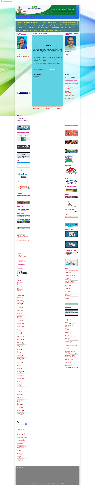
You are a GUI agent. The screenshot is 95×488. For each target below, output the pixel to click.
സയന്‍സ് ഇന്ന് (20, 460)
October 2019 (19, 307)
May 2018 (18, 332)
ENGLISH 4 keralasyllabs (69, 329)
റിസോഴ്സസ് (67, 335)
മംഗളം (18, 288)
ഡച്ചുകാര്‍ (19, 450)
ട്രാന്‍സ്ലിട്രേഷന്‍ (68, 344)
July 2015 (18, 381)
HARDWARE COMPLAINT (70, 282)
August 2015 (19, 379)
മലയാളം (18, 453)
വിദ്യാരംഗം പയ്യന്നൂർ (31, 22)
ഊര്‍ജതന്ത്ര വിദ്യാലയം (21, 437)
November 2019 (20, 306)
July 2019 (18, 311)
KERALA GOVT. (68, 279)
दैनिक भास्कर (19, 284)
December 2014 (19, 391)
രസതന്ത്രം (67, 347)
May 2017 (18, 349)
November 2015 (20, 375)
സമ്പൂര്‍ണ (67, 332)
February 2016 (19, 371)
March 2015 (19, 387)
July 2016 (18, 364)
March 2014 (19, 404)
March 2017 (19, 352)
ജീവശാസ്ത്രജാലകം (20, 447)
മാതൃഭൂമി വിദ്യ (20, 454)
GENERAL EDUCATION (69, 272)
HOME (19, 22)
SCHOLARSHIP (48, 30)
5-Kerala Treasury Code (21, 260)
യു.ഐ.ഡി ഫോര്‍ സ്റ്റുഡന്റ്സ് (70, 353)
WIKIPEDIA (67, 295)
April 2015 (19, 385)
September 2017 (19, 343)
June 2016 (18, 365)
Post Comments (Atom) (42, 111)
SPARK (66, 287)
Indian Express (19, 282)
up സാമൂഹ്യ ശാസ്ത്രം (21, 433)
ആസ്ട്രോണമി (19, 436)
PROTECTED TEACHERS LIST (69, 25)
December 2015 (19, 374)
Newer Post (36, 108)
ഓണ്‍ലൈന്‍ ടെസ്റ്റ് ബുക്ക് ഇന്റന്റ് (71, 363)
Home (47, 108)
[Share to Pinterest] (55, 69)
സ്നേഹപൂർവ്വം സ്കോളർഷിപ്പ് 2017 (47, 25)
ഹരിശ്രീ (66, 322)
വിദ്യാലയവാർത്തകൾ (59, 27)
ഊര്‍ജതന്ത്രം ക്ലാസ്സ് (21, 441)
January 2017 (19, 355)
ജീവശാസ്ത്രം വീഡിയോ (21, 446)
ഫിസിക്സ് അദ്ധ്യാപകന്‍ (70, 355)
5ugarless (54, 483)
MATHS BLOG (67, 298)
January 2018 (19, 337)
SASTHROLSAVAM (68, 291)
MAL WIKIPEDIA (68, 294)
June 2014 (18, 400)
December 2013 (19, 408)
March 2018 (19, 335)
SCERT (66, 292)
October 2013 (19, 411)
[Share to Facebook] (54, 69)
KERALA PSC (67, 288)
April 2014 (19, 403)
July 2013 (18, 416)
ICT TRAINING (68, 284)
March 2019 (19, 317)
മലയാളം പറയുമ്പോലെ (69, 320)
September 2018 (20, 326)
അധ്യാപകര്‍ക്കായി (20, 434)
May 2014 (18, 401)
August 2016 (19, 362)
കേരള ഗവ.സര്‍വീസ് (69, 325)
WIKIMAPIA (67, 297)
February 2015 (19, 388)
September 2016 (20, 361)
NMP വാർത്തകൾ (29, 25)
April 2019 (19, 316)
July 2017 (18, 346)
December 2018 (19, 322)
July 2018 (18, 329)
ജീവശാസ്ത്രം (19, 444)
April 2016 (19, 368)
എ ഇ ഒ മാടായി (68, 365)
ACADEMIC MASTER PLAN (48, 22)
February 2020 (19, 301)
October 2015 (19, 377)
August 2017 (19, 345)
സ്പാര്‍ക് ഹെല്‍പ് (68, 331)
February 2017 (19, 353)
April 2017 (19, 351)
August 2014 (19, 397)
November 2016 (20, 358)
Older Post (59, 108)
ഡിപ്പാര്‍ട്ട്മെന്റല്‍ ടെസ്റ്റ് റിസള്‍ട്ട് (71, 345)
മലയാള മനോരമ (20, 289)
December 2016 (19, 356)
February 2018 (19, 336)
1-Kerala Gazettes (20, 255)
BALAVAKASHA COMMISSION (70, 274)
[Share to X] (52, 69)
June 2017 (18, 348)
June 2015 (18, 382)
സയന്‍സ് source (20, 457)
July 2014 (18, 398)
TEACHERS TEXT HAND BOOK (26, 27)
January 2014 (19, 407)
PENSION (58, 30)
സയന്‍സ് (19, 456)
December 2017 (19, 339)
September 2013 (20, 413)
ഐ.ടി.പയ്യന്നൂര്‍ (68, 362)
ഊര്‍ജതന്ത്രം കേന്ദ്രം (21, 440)
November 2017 (19, 340)
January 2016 (19, 372)
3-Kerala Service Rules (21, 257)
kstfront (66, 328)
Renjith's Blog (67, 326)
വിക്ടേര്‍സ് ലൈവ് (68, 341)
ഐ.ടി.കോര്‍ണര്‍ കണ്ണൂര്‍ (70, 336)
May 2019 (18, 314)
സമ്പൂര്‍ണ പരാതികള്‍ (69, 333)
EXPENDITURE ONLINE (24, 30)
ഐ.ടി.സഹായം (68, 358)
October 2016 (19, 359)
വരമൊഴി (66, 321)
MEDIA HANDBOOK (43, 27)
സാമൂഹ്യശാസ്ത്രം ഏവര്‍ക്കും (22, 462)
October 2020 (19, 297)
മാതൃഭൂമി (18, 290)
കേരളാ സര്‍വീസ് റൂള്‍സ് (70, 323)
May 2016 (18, 366)
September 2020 (20, 298)
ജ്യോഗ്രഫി (19, 449)
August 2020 (19, 300)
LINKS (70, 27)
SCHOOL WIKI (68, 285)
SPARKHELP (37, 30)
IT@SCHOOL (67, 278)
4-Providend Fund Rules (21, 259)
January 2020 (19, 303)
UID (64, 30)
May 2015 (18, 384)
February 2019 (19, 319)
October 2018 (19, 324)
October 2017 (19, 342)
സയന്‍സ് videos (20, 459)
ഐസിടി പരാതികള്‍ (69, 339)
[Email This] (50, 69)
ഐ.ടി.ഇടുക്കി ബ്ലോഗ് (69, 359)
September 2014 (20, 395)
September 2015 (20, 378)
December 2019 (19, 304)
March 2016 (19, 369)
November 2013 (20, 410)
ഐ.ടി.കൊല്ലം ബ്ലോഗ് (70, 356)
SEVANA (19, 25)
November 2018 (20, 323)
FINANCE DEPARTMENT (70, 281)
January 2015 (19, 390)
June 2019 (18, 313)
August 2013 (19, 414)
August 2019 (19, 310)
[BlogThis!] (51, 69)
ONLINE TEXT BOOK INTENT (71, 289)
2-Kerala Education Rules (21, 256)
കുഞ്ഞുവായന (20, 443)
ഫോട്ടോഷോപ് (67, 342)
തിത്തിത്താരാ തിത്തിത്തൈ (22, 451)
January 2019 (19, 320)
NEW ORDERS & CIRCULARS (67, 22)
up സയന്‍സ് (19, 431)
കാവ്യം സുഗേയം (68, 349)
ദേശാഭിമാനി (19, 287)
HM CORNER (19, 242)
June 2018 (18, 330)
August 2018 (19, 327)
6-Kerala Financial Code (21, 261)
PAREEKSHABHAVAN (69, 276)
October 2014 (19, 394)
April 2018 (19, 333)
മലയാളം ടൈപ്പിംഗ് (68, 319)
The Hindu (19, 283)
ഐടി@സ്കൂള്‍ (67, 338)
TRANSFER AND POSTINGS (70, 275)
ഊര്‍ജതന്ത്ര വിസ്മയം (21, 438)
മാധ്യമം (18, 291)
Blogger (62, 483)
